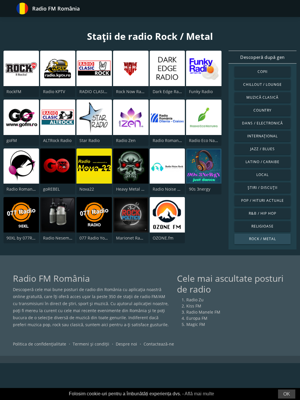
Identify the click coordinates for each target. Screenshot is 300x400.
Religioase (262, 226)
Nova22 (86, 189)
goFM (11, 140)
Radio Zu (195, 299)
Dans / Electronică (262, 123)
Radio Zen (126, 140)
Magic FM (195, 324)
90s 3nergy (199, 189)
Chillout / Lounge (262, 84)
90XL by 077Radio (23, 238)
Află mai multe (199, 393)
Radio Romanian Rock (27, 189)
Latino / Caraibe (262, 161)
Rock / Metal (262, 238)
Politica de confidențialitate (39, 344)
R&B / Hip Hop (262, 213)
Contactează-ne (159, 344)
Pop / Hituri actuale (262, 200)
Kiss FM (193, 306)
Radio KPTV (54, 91)
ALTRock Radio (57, 140)
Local (262, 174)
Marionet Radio (131, 238)
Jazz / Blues (262, 148)
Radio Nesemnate (60, 238)
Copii (263, 71)
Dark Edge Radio (169, 91)
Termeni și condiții (91, 344)
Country (262, 110)
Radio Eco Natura (206, 140)
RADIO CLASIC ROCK (99, 91)
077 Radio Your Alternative (105, 238)
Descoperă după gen (262, 57)
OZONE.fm (163, 238)
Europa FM (196, 318)
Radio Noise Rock (169, 189)
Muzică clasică (262, 97)
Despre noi (126, 344)
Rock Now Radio (131, 91)
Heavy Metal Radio (134, 189)
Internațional (262, 136)
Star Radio (89, 140)
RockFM (13, 91)
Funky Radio (201, 91)
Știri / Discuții (262, 187)
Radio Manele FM (203, 312)
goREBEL (51, 189)
